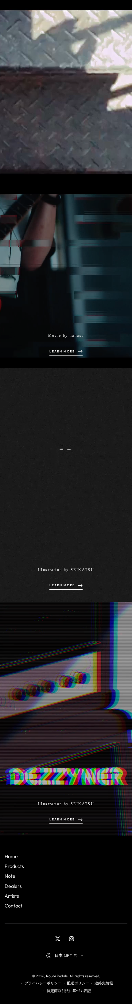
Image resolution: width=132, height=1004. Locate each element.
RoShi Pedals (57, 976)
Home (11, 856)
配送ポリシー (78, 983)
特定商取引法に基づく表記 (69, 990)
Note (10, 876)
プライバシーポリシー (43, 983)
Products (14, 866)
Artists (12, 896)
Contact (13, 906)
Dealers (13, 886)
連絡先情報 (104, 983)
